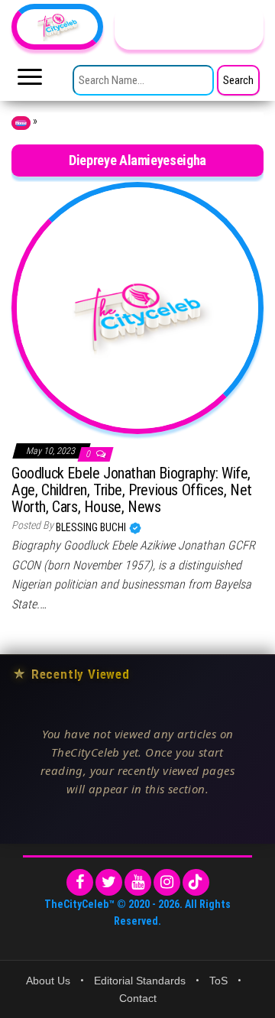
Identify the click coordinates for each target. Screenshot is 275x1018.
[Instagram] (167, 882)
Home (21, 123)
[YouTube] (138, 882)
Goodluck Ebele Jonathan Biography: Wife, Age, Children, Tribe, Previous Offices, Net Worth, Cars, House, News (131, 490)
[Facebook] (79, 882)
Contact (138, 998)
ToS (218, 980)
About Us (48, 980)
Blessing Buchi (92, 527)
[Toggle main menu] (30, 81)
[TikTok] (196, 882)
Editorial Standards (140, 980)
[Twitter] (108, 882)
